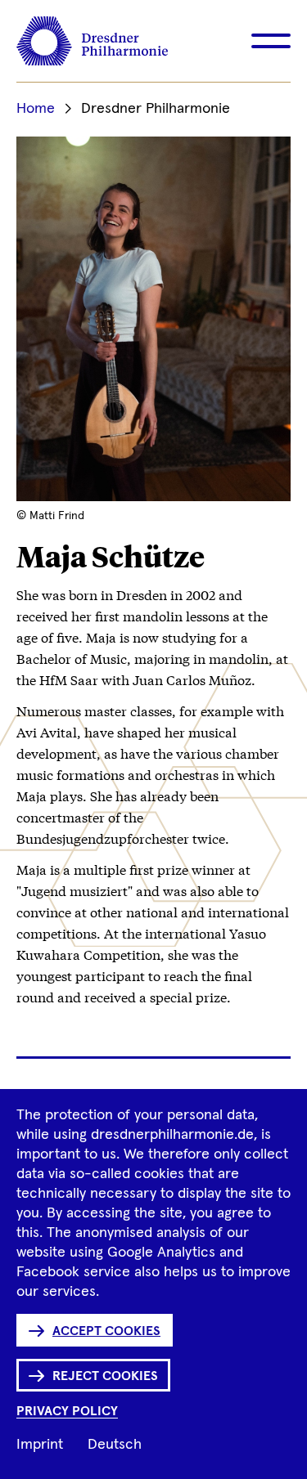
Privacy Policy (67, 1411)
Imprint (39, 1444)
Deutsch (115, 1444)
